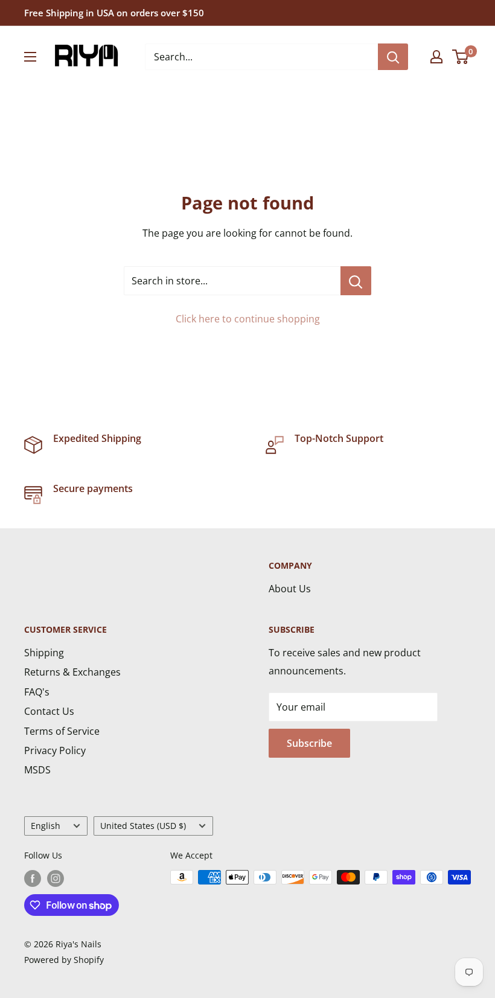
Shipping (44, 652)
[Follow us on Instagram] (55, 878)
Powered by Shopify (64, 959)
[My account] (436, 56)
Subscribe (309, 743)
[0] (460, 57)
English (45, 825)
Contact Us (49, 711)
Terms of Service (62, 731)
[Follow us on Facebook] (32, 878)
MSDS (37, 769)
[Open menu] (30, 57)
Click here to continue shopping (248, 318)
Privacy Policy (55, 750)
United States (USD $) (143, 825)
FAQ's (37, 692)
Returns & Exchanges (72, 672)
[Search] (393, 56)
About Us (290, 588)
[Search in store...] (355, 280)
